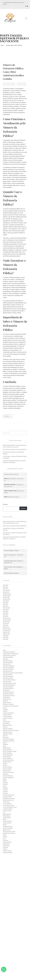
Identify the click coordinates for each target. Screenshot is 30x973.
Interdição (5, 788)
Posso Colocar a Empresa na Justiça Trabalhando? (14, 449)
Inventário (5, 789)
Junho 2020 (5, 637)
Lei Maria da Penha (7, 808)
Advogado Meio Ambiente (9, 679)
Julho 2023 (5, 611)
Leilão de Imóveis (7, 810)
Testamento (5, 840)
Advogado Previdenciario (9, 685)
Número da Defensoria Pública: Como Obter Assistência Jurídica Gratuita (13, 71)
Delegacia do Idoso (7, 732)
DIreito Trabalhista (7, 758)
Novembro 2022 (7, 620)
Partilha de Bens (7, 817)
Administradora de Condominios (10, 653)
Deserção (5, 735)
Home (2, 45)
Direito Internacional (8, 754)
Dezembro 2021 (6, 628)
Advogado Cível (7, 664)
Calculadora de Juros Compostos (10, 706)
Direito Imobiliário (7, 753)
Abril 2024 (5, 606)
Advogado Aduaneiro (8, 662)
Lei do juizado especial (8, 805)
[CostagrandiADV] (10, 18)
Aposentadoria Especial (8, 692)
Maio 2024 (5, 604)
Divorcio (5, 765)
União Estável (6, 843)
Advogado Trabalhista (8, 686)
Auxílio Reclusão (7, 699)
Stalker (4, 835)
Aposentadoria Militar (8, 693)
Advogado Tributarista (8, 688)
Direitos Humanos (7, 761)
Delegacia (5, 726)
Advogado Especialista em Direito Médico (13, 672)
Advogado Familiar (7, 674)
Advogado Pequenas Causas (9, 683)
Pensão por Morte (7, 822)
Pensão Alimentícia (7, 821)
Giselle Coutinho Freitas (10, 567)
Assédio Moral (6, 697)
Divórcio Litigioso (7, 768)
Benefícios (5, 700)
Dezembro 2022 (6, 618)
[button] (3, 969)
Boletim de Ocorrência (8, 704)
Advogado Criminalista (8, 667)
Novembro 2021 (7, 630)
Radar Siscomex (6, 829)
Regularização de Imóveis (9, 833)
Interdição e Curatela (13, 474)
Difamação (5, 744)
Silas (5, 474)
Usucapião (5, 847)
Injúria (4, 786)
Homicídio (5, 782)
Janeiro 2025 (6, 592)
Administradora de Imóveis (9, 655)
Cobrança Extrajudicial (8, 712)
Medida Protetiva (7, 814)
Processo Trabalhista (8, 828)
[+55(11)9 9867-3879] (4, 888)
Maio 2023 (5, 614)
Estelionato (5, 774)
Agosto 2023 (6, 609)
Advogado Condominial (8, 665)
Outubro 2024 (6, 597)
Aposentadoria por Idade (8, 695)
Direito (4, 746)
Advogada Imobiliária (8, 657)
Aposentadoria (6, 690)
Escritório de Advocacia (8, 772)
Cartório (5, 707)
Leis (4, 812)
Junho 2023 (5, 613)
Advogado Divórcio (7, 671)
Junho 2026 (5, 585)
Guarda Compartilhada (8, 777)
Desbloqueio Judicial (8, 733)
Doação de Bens (6, 770)
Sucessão (5, 836)
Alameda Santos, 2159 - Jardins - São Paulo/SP (16, 883)
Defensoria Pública (22, 85)
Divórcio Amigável (7, 767)
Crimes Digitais (6, 721)
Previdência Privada (7, 826)
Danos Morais (6, 723)
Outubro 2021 (6, 632)
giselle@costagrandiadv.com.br (13, 892)
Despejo (5, 742)
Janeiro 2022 (6, 627)
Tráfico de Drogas (7, 842)
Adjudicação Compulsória (9, 651)
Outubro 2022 (6, 621)
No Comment (12, 85)
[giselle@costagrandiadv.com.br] (4, 892)
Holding (5, 781)
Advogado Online (7, 681)
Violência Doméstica (8, 852)
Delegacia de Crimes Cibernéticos (11, 730)
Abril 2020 (5, 639)
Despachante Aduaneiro (8, 739)
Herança (5, 779)
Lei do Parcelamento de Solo (10, 807)
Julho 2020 (5, 635)
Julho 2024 (5, 602)
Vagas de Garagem (7, 850)
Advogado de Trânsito (8, 669)
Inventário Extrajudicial (8, 794)
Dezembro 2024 (6, 593)
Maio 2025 (5, 586)
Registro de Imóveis (14, 496)
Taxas (4, 838)
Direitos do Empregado (8, 760)
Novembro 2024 (7, 595)
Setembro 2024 (6, 599)
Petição (4, 824)
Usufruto (5, 849)
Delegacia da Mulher (8, 728)
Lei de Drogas (6, 801)
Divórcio (5, 763)
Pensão (4, 819)
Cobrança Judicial (7, 714)
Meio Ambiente (6, 815)
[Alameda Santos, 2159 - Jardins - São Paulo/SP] (4, 883)
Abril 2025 (5, 588)
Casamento (5, 709)
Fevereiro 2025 (6, 590)
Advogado (5, 658)
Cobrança (5, 711)
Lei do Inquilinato (7, 803)
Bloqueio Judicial (7, 702)
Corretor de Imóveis (7, 718)
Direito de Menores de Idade (9, 751)
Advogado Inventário (8, 678)
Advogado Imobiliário (8, 676)
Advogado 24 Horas (7, 660)
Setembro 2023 (6, 607)
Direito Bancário (7, 747)
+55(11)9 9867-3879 (10, 888)
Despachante (6, 737)
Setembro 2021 (6, 633)
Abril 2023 (5, 616)
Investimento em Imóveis (9, 798)
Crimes (4, 719)
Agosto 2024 (6, 600)
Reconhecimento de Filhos (9, 831)
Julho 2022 (5, 625)
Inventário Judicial (7, 796)
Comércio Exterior (7, 716)
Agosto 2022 (6, 623)
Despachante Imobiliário (8, 740)
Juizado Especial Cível (8, 800)
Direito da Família (7, 749)
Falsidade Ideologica (8, 775)
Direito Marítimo (7, 756)
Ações (4, 650)
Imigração (5, 784)
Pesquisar (5, 504)
